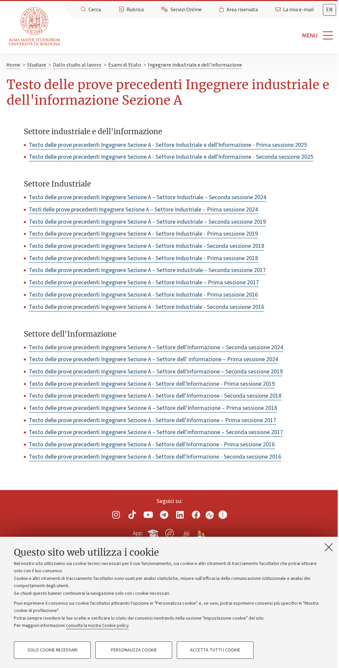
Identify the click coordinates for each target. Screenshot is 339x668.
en (329, 9)
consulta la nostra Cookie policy (97, 625)
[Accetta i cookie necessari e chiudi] (328, 547)
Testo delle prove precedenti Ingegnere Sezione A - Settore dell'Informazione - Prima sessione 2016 (152, 444)
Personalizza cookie (134, 650)
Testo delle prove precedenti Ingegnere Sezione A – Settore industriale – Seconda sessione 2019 (147, 222)
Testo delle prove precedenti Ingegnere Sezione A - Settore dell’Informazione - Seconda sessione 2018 (155, 396)
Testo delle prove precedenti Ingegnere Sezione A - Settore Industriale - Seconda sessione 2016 (146, 307)
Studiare (36, 65)
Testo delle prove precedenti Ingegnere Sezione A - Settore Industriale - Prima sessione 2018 (143, 258)
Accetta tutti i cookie (215, 650)
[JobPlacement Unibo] (185, 531)
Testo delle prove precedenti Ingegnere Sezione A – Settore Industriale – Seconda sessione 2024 (147, 197)
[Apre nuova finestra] (116, 515)
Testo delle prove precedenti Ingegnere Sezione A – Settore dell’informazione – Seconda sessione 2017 (156, 432)
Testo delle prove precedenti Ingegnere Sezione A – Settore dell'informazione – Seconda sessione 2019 (156, 371)
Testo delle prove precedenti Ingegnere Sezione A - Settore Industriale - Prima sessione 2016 (143, 295)
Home (13, 65)
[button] (201, 35)
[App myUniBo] (153, 532)
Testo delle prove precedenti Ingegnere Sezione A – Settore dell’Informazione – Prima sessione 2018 (153, 408)
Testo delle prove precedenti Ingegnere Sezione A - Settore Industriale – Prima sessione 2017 (144, 282)
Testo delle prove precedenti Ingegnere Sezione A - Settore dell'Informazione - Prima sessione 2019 (152, 384)
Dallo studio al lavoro (77, 65)
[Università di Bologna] (35, 27)
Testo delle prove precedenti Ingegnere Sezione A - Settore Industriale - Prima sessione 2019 (143, 234)
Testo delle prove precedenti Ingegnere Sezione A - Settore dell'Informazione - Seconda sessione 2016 (155, 457)
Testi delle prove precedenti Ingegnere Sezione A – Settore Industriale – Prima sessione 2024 (143, 209)
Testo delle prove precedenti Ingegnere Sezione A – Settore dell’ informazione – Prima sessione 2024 (153, 359)
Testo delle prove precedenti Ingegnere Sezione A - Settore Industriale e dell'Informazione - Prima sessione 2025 (168, 145)
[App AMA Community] (201, 532)
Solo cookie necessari (52, 650)
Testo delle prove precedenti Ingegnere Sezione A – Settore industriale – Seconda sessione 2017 (147, 270)
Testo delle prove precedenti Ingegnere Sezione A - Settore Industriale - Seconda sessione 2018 (146, 246)
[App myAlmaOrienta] (169, 532)
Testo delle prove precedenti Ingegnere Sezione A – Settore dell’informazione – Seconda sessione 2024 (156, 347)
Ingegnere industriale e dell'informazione (195, 65)
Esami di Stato (124, 65)
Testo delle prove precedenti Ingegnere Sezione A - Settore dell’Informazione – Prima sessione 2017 (152, 420)
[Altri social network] (222, 515)
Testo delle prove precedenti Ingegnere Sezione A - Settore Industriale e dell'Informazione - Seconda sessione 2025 (171, 157)
